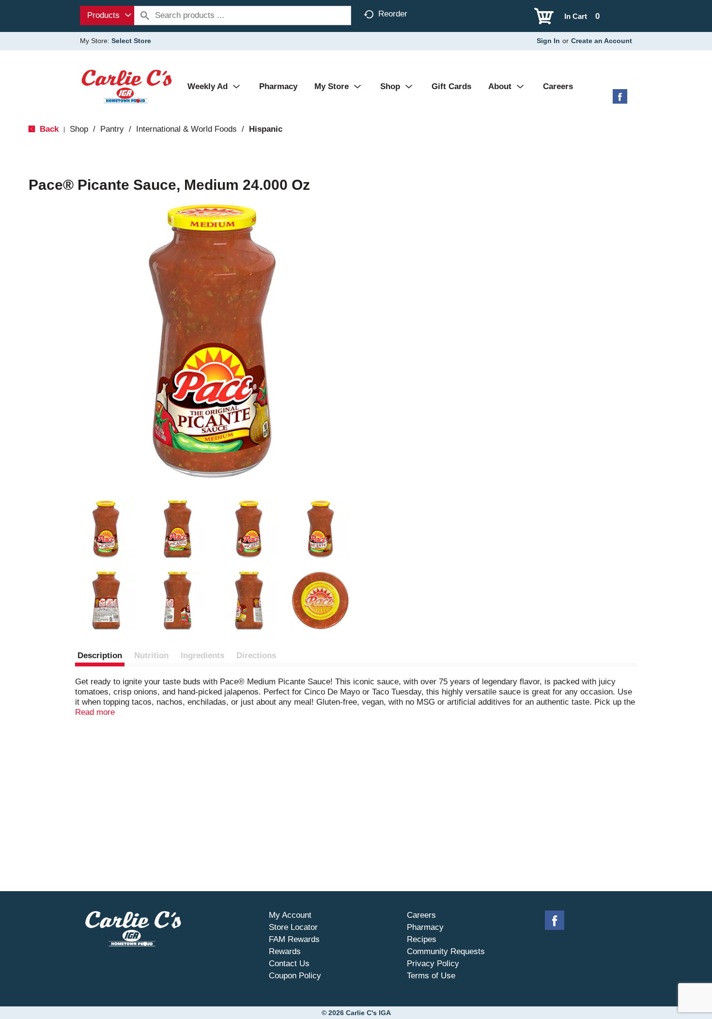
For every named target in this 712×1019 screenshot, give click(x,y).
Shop (79, 129)
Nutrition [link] (151, 655)
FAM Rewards (294, 939)
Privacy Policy (433, 963)
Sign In (548, 41)
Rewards (285, 951)
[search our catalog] (144, 15)
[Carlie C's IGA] (126, 86)
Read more (95, 712)
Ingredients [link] (202, 655)
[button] (106, 529)
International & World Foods (186, 129)
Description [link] (99, 655)
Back (48, 129)
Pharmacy (425, 927)
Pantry (112, 129)
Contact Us (289, 963)
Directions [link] (256, 655)
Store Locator (293, 927)
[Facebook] (620, 100)
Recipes (421, 939)
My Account (290, 915)
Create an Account (601, 41)
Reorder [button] (392, 13)
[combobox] (107, 15)
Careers (421, 915)
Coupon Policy (295, 975)
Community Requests (446, 951)
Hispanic (265, 129)
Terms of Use (431, 975)
